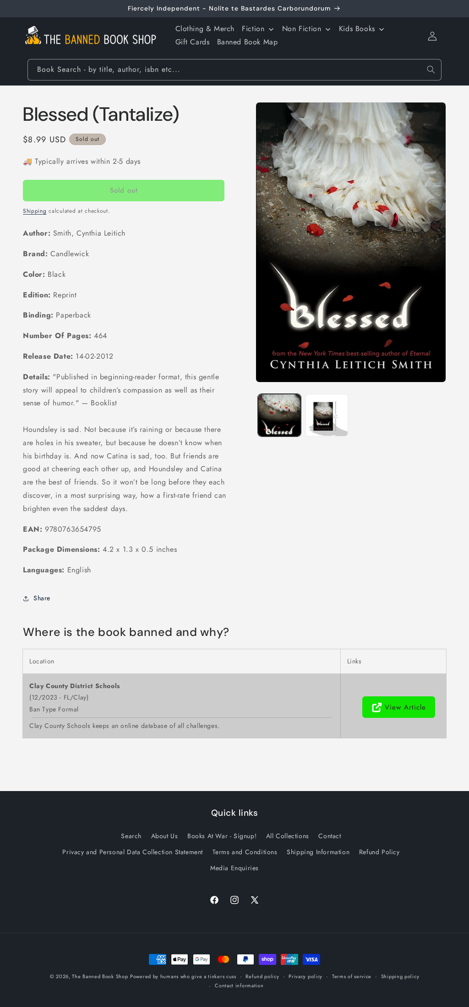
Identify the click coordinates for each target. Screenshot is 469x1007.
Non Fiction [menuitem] (302, 28)
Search (131, 835)
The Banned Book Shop (100, 976)
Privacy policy (305, 976)
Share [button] (41, 598)
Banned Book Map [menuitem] (247, 42)
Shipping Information (318, 851)
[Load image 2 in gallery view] (326, 415)
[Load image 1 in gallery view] (279, 415)
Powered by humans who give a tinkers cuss (183, 976)
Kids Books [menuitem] (357, 28)
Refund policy (262, 976)
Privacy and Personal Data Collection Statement (132, 851)
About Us (164, 835)
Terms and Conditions (245, 851)
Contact (329, 835)
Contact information (239, 985)
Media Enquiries (234, 867)
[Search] (431, 69)
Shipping (35, 211)
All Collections (287, 835)
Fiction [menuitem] (253, 28)
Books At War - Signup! (221, 835)
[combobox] (234, 69)
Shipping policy (400, 976)
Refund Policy (379, 851)
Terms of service (351, 976)
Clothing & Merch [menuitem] (205, 28)
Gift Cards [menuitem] (192, 42)
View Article (405, 707)
